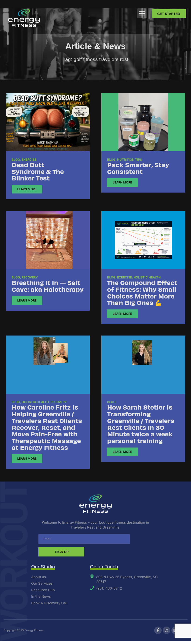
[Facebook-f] (158, 630)
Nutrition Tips (129, 159)
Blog (16, 159)
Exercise (29, 159)
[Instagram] (166, 630)
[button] (142, 13)
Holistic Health (147, 277)
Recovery (30, 277)
